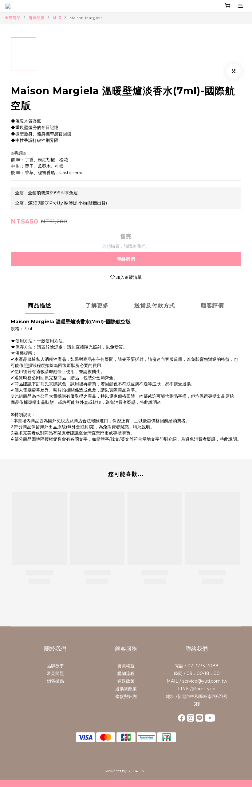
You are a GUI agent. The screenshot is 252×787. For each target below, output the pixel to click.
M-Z (57, 17)
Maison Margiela (86, 17)
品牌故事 (55, 665)
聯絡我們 (126, 259)
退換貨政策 (126, 689)
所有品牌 (37, 17)
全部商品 (13, 17)
